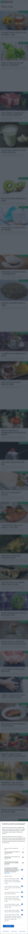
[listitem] (14, 849)
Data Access (14, 931)
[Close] (25, 824)
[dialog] (14, 877)
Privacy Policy (22, 931)
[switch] (22, 852)
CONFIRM (8, 926)
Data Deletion (6, 931)
